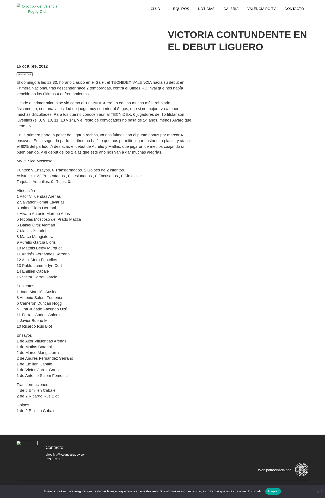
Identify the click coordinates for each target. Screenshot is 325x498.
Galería (231, 9)
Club (155, 9)
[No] (318, 491)
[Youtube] (289, 450)
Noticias (206, 9)
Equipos (181, 9)
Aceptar (273, 491)
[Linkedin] (302, 450)
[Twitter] (263, 450)
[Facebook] (249, 450)
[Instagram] (276, 450)
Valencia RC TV (261, 9)
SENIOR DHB (25, 74)
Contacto (294, 9)
